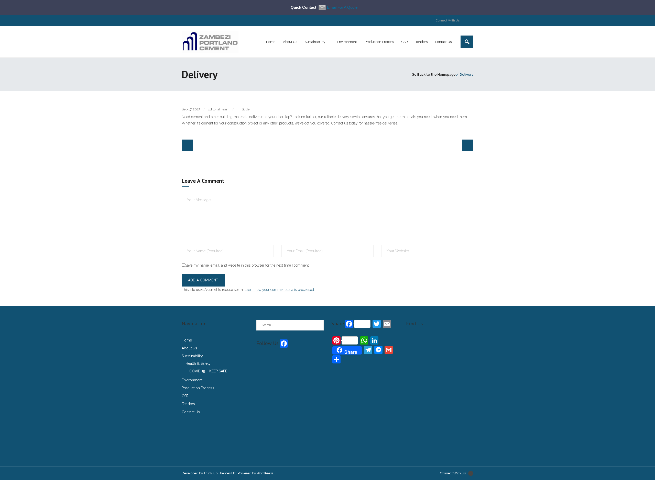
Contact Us (191, 412)
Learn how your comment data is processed (279, 290)
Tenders (188, 404)
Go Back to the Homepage (434, 74)
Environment (192, 380)
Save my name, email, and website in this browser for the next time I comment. (247, 265)
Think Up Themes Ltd (220, 473)
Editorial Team (219, 109)
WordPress (265, 473)
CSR (185, 396)
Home (187, 340)
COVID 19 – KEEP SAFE (208, 371)
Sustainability (192, 356)
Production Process (198, 388)
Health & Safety (198, 363)
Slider (246, 109)
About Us (189, 348)
